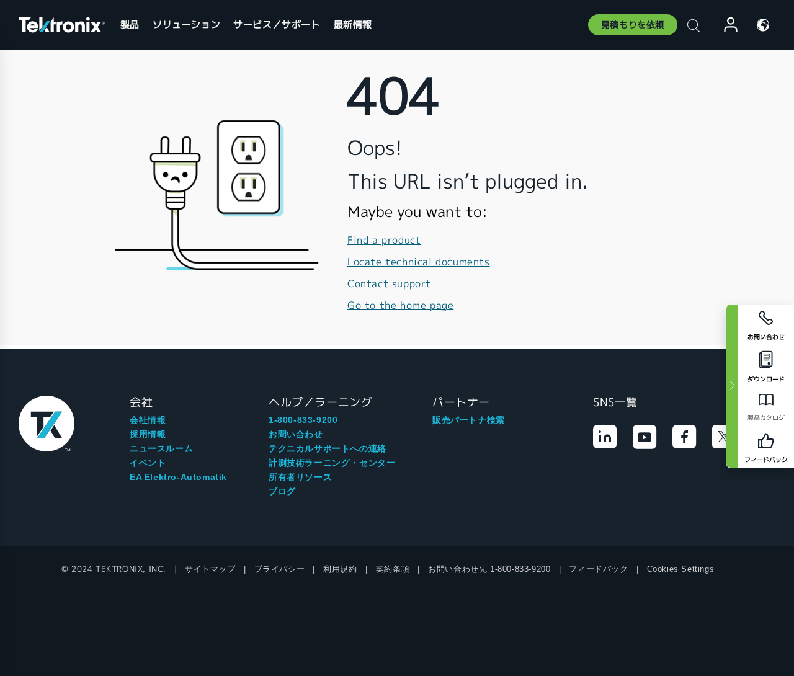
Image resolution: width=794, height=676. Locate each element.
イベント (148, 463)
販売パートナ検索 (468, 420)
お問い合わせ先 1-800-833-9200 (489, 569)
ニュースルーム (161, 448)
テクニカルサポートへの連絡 (327, 448)
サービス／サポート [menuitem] (276, 24)
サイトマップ (210, 569)
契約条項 (392, 569)
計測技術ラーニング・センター (332, 463)
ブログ (282, 491)
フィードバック (598, 569)
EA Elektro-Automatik (178, 477)
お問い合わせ (296, 434)
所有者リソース (300, 477)
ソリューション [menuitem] (186, 24)
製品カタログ (766, 417)
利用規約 (340, 569)
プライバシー (279, 569)
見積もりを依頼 (632, 25)
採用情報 (148, 434)
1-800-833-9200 (303, 420)
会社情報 (148, 420)
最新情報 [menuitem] (353, 24)
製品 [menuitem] (130, 24)
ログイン (725, 25)
